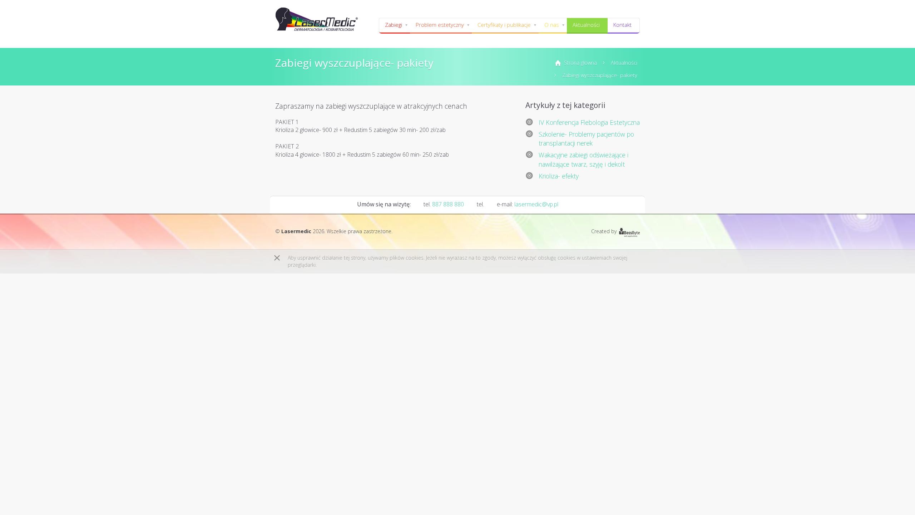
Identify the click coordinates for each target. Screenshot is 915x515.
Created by (604, 231)
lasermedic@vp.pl (536, 204)
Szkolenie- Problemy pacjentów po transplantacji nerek (586, 138)
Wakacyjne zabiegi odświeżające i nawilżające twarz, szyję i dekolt (583, 159)
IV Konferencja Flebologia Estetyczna (589, 122)
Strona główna (580, 62)
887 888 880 (448, 204)
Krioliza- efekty (559, 176)
